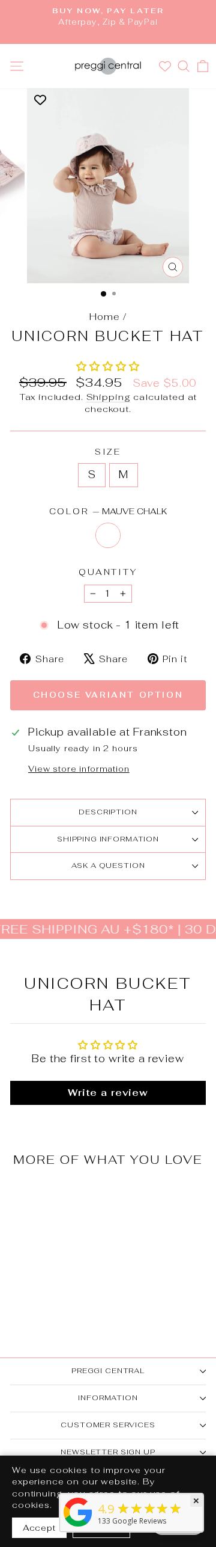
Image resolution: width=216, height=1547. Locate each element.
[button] (107, 366)
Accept (39, 1527)
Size (108, 451)
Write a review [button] (108, 1092)
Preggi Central (108, 1371)
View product (47, 1253)
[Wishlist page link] (166, 66)
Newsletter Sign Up (108, 1452)
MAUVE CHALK (108, 535)
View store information (79, 768)
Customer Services (108, 1425)
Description (108, 812)
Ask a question (108, 865)
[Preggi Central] (78, 1526)
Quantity (108, 572)
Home (104, 316)
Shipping (108, 396)
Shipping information (108, 839)
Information (107, 1398)
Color (108, 511)
